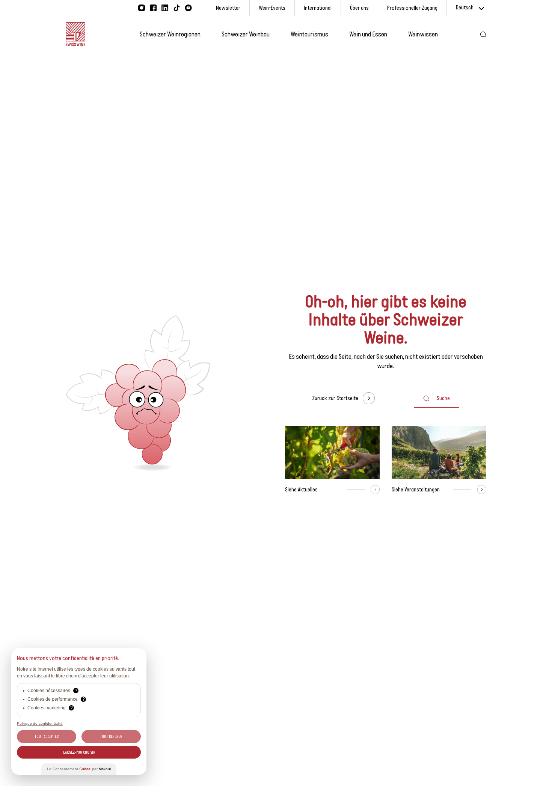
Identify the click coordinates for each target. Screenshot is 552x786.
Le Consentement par (79, 769)
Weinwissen (423, 34)
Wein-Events (272, 7)
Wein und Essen (368, 34)
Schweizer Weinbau (246, 34)
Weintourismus (309, 34)
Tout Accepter (47, 736)
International (318, 7)
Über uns (359, 7)
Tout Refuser (111, 736)
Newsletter (228, 7)
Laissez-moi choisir (79, 752)
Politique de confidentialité (40, 723)
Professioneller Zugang (412, 7)
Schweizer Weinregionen (170, 34)
